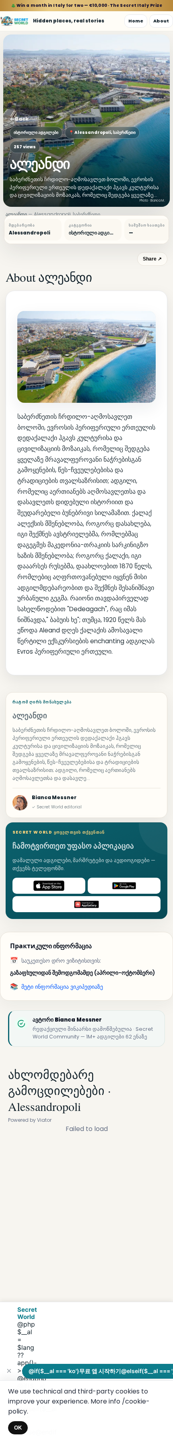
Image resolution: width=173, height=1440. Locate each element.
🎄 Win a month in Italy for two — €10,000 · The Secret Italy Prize (87, 5)
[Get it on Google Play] (124, 886)
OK (18, 1428)
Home (135, 21)
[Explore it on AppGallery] (86, 904)
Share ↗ (152, 259)
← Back (19, 118)
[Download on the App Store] (48, 886)
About (161, 21)
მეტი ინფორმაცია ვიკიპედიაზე (62, 987)
